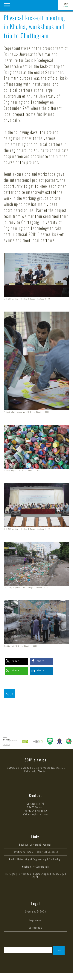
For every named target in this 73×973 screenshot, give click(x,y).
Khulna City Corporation (35, 866)
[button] (16, 661)
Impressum (35, 920)
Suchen (59, 950)
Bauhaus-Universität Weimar (35, 844)
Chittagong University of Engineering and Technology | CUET (35, 875)
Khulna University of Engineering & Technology (35, 859)
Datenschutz (35, 927)
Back (9, 693)
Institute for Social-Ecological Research (35, 852)
